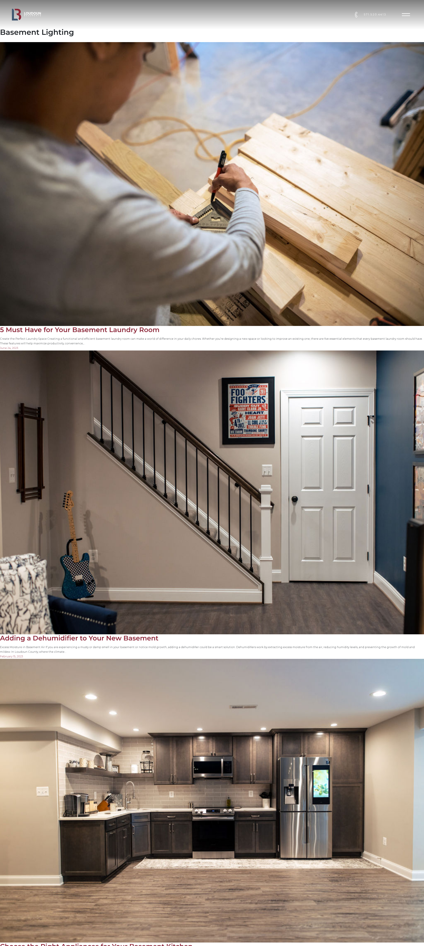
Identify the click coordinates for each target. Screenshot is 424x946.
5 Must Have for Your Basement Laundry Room (79, 330)
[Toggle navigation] (406, 15)
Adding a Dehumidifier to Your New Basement (79, 638)
